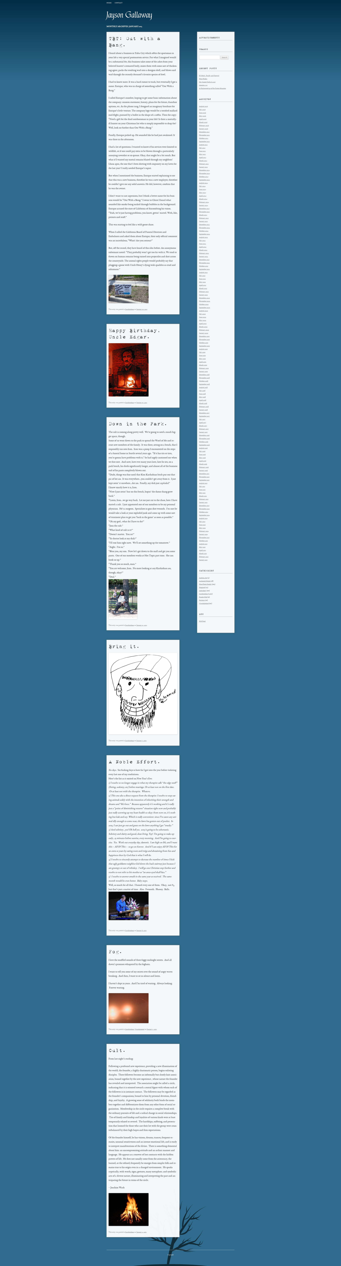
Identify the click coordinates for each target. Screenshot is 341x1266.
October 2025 (203, 138)
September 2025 (204, 142)
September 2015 (204, 480)
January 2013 (203, 560)
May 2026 (202, 116)
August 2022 (203, 237)
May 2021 (202, 282)
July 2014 (202, 522)
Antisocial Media (204, 581)
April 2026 (202, 119)
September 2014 (204, 515)
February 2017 (204, 429)
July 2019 (202, 352)
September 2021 (204, 269)
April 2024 (202, 196)
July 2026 (202, 110)
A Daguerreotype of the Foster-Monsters (212, 88)
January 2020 (203, 333)
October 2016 (203, 442)
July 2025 (202, 148)
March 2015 (203, 496)
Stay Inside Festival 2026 (207, 82)
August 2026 (203, 106)
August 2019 (203, 349)
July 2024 (202, 186)
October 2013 (203, 541)
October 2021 (203, 266)
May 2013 (202, 547)
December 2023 (204, 209)
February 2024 (204, 202)
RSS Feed (202, 621)
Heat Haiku (203, 79)
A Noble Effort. (135, 761)
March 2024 (203, 199)
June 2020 (202, 317)
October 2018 (203, 381)
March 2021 (203, 288)
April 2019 (202, 362)
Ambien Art (203, 578)
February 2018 (204, 407)
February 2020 (204, 330)
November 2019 (204, 340)
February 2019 (204, 368)
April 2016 (202, 461)
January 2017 (203, 432)
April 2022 (202, 247)
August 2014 (203, 518)
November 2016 (204, 439)
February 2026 (204, 126)
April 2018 (202, 400)
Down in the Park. (138, 423)
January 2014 (203, 534)
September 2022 (204, 234)
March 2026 (203, 122)
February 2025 (204, 164)
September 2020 (204, 308)
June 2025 (202, 151)
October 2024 (203, 177)
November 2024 (204, 173)
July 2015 (202, 486)
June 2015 (202, 490)
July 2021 (202, 276)
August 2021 (203, 272)
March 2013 (203, 554)
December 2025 (204, 132)
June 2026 (202, 113)
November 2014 (204, 509)
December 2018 (204, 375)
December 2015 (204, 474)
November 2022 (204, 228)
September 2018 (204, 384)
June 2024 (202, 189)
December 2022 (204, 225)
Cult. (117, 1050)
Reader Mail (203, 597)
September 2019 (204, 346)
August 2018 (203, 387)
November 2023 (204, 212)
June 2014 (202, 525)
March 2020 (203, 327)
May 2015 (202, 493)
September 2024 (204, 180)
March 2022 (203, 250)
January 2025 (203, 167)
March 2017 (203, 426)
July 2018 (202, 391)
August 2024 (203, 183)
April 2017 (202, 423)
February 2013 (203, 557)
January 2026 (203, 129)
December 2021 (204, 260)
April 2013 (202, 550)
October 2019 (203, 343)
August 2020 (203, 311)
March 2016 (203, 464)
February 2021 (204, 292)
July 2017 (202, 419)
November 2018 (204, 378)
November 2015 (204, 477)
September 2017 (204, 416)
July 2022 (202, 241)
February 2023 (204, 218)
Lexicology (202, 591)
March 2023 (203, 215)
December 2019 (204, 336)
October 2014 (203, 512)
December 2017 (204, 413)
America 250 (203, 85)
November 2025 (204, 135)
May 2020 (202, 320)
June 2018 (202, 394)
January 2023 (203, 221)
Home (109, 3)
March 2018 (203, 403)
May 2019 (202, 359)
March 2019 (203, 365)
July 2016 (202, 451)
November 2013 (204, 538)
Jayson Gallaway (129, 15)
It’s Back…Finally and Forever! (209, 76)
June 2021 (202, 279)
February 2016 (204, 467)
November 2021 (204, 263)
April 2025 (202, 157)
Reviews (202, 600)
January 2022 (203, 257)
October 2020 (203, 304)
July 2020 (202, 314)
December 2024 (204, 170)
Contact (118, 3)
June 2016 (202, 455)
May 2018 (202, 397)
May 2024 (202, 193)
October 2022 (203, 231)
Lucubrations (129, 309)
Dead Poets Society (205, 584)
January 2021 (203, 295)
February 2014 (204, 531)
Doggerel (202, 587)
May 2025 (202, 154)
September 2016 (204, 445)
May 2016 (202, 458)
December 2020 (204, 298)
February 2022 (204, 253)
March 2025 (203, 161)
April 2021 (202, 285)
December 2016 (204, 435)
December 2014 (204, 506)
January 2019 (203, 371)
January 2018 (203, 410)
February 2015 (203, 499)
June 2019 (202, 356)
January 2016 (203, 471)
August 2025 (203, 145)
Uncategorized (139, 1029)
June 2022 (202, 244)
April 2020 (202, 324)
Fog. (115, 951)
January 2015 (203, 502)
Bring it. (124, 646)
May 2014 (202, 528)
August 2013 (203, 544)
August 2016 (203, 448)
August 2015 (203, 483)
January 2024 (203, 205)
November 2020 (204, 301)
